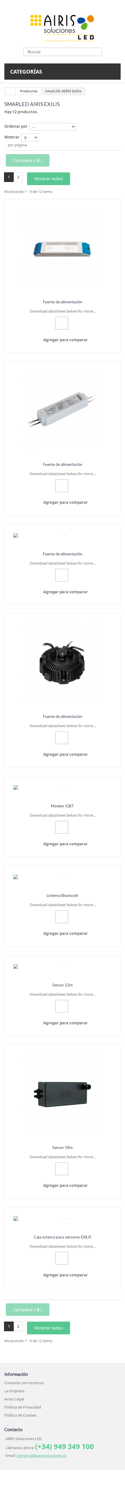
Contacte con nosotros (24, 1382)
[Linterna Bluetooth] (62, 877)
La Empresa (14, 1391)
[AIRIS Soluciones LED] (62, 27)
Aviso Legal (14, 1399)
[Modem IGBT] (62, 787)
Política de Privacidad (22, 1407)
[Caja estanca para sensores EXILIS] (62, 1218)
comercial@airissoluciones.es (42, 1455)
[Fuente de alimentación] (62, 247)
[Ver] (61, 323)
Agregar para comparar (65, 339)
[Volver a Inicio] (10, 91)
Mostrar (11, 137)
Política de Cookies (20, 1415)
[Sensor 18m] (62, 1093)
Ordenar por (16, 126)
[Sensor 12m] (62, 966)
